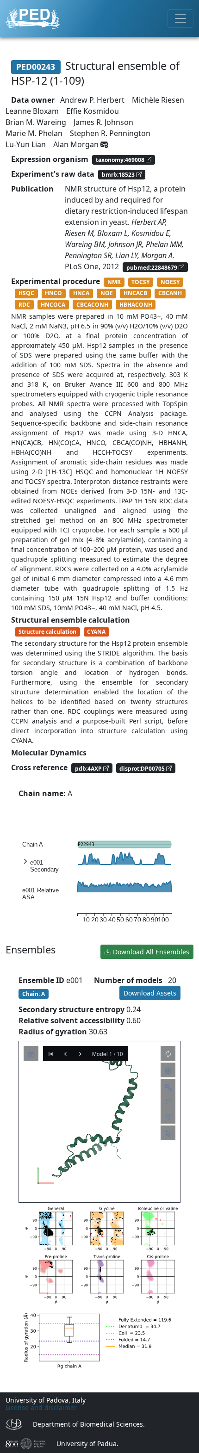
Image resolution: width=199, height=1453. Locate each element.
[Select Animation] (31, 1053)
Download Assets (150, 993)
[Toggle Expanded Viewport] (168, 1101)
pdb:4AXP (89, 768)
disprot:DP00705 (142, 768)
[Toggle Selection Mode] (168, 1132)
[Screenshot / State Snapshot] (168, 1070)
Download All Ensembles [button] (150, 951)
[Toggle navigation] (180, 18)
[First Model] (50, 1053)
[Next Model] (80, 1053)
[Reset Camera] (168, 1053)
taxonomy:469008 (121, 160)
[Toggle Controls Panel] (168, 1086)
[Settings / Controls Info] (168, 1116)
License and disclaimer (41, 1407)
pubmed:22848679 (152, 267)
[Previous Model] (65, 1053)
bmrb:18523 (119, 175)
